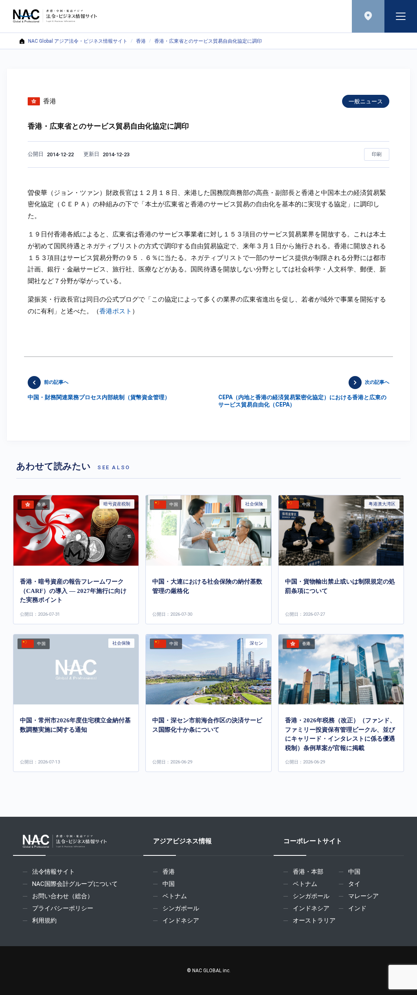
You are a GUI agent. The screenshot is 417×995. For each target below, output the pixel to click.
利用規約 (44, 920)
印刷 (377, 154)
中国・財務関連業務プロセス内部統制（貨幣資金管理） (99, 389)
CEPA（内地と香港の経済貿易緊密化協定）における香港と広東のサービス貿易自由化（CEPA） (303, 393)
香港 (141, 41)
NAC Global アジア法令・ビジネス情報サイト (77, 41)
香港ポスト (115, 311)
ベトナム (174, 896)
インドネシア (180, 920)
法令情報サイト (53, 871)
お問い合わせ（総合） (62, 896)
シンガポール (180, 908)
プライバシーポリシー (62, 908)
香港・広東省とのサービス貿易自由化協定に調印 (208, 41)
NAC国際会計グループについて (75, 884)
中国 (168, 884)
